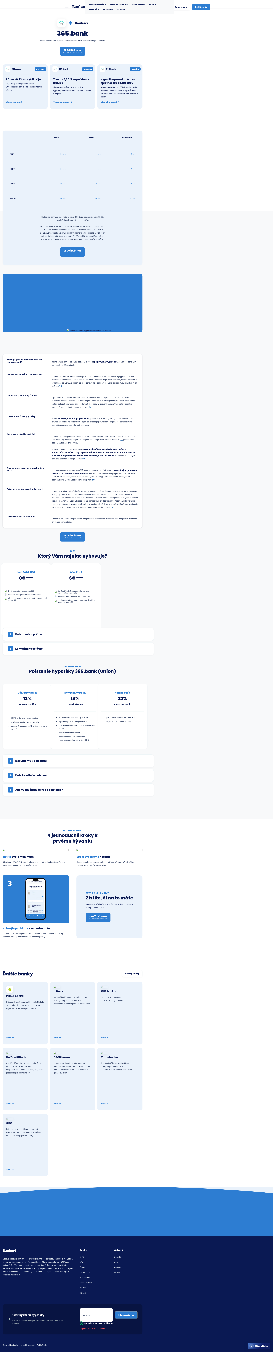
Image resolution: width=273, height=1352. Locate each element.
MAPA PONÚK (138, 4)
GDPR (117, 1272)
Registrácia (181, 7)
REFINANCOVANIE (119, 4)
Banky (117, 1262)
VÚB (81, 1262)
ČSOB (82, 1267)
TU (60, 386)
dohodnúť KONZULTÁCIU (22, 1221)
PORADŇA (94, 9)
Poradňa (117, 1267)
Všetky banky (132, 973)
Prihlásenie (201, 7)
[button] (67, 7)
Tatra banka (85, 1272)
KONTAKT (121, 9)
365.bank (83, 1288)
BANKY (152, 4)
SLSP (82, 1257)
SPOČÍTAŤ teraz (72, 51)
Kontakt (117, 1257)
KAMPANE (108, 9)
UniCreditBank (86, 1283)
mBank (83, 1293)
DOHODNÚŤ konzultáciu (39, 317)
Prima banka (85, 1278)
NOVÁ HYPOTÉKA (97, 4)
